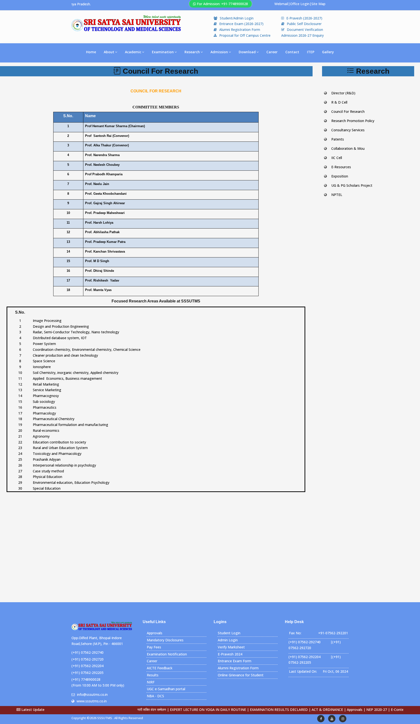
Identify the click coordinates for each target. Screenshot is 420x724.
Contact (292, 52)
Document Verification (305, 29)
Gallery (328, 52)
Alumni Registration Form (239, 29)
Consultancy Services (348, 130)
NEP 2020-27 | (362, 709)
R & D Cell (339, 102)
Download (247, 52)
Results (152, 675)
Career (272, 52)
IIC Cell (336, 157)
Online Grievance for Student (240, 675)
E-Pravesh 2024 (230, 654)
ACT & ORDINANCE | (313, 709)
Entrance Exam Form (234, 661)
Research (192, 52)
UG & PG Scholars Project (351, 185)
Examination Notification (167, 654)
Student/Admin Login (237, 18)
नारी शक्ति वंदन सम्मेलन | (137, 709)
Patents (337, 139)
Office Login (299, 3)
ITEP (310, 52)
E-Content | (384, 709)
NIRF (151, 682)
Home (91, 52)
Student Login (229, 633)
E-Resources (341, 167)
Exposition (339, 176)
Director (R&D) (343, 93)
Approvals (154, 633)
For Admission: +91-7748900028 (222, 3)
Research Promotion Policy (352, 120)
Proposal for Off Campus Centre (245, 35)
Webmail (281, 3)
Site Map (318, 3)
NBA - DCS (155, 696)
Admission (219, 52)
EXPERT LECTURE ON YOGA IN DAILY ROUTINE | (193, 709)
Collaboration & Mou (348, 148)
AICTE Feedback (159, 668)
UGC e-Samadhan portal (166, 689)
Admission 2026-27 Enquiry (303, 35)
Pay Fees (154, 647)
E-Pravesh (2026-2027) (304, 18)
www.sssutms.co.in (92, 701)
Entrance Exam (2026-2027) (241, 23)
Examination (163, 52)
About (109, 52)
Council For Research (348, 111)
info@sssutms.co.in (92, 694)
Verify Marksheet (231, 647)
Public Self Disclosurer (304, 23)
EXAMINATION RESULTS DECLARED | (264, 709)
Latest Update (32, 709)
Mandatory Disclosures (165, 640)
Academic (133, 52)
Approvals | (340, 709)
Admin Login (228, 640)
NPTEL (336, 194)
